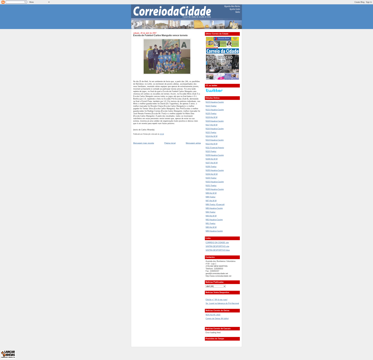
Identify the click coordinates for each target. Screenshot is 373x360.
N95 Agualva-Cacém (214, 208)
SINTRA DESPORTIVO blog (218, 250)
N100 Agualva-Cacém (215, 189)
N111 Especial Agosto (215, 148)
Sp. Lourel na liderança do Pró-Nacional (222, 303)
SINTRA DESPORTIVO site (217, 246)
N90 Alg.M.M (211, 227)
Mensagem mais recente (143, 143)
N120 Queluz (211, 113)
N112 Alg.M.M (211, 144)
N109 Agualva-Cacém (215, 155)
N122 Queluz (211, 106)
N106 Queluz (211, 166)
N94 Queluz (210, 212)
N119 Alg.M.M (211, 117)
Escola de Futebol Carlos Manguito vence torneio (160, 35)
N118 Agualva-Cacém (215, 121)
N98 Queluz (210, 197)
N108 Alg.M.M (212, 159)
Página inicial (170, 143)
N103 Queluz (211, 178)
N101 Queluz (211, 185)
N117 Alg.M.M (211, 125)
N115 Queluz (211, 132)
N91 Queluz (210, 223)
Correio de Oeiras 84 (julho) (217, 318)
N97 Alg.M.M (211, 201)
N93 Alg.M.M (211, 216)
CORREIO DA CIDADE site (217, 242)
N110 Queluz (211, 151)
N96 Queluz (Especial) (215, 204)
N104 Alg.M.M (212, 174)
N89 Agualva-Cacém (214, 231)
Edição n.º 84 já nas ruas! (216, 299)
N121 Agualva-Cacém (215, 110)
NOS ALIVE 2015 (213, 315)
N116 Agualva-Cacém (215, 129)
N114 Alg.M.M (211, 136)
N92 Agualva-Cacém (214, 220)
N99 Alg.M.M (211, 193)
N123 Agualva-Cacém (215, 102)
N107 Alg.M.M (212, 163)
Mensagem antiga (193, 143)
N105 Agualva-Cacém (215, 170)
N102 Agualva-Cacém (215, 182)
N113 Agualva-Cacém (215, 140)
